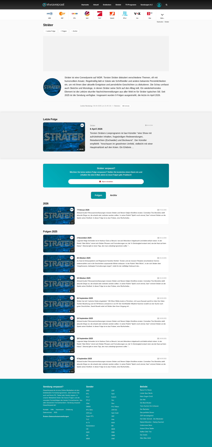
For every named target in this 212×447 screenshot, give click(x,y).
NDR (87, 432)
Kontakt (45, 409)
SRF (113, 416)
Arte (112, 419)
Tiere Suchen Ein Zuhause (149, 406)
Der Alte (143, 399)
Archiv (113, 195)
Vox (112, 400)
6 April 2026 (96, 129)
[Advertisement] (106, 53)
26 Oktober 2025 (83, 258)
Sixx (112, 403)
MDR (113, 429)
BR (112, 426)
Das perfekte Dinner (147, 412)
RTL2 (88, 400)
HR (87, 429)
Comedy (126, 106)
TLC (87, 419)
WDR (88, 438)
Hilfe (52, 409)
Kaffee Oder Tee (145, 432)
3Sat (87, 403)
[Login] (159, 4)
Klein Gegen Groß (146, 396)
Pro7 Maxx (115, 406)
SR (87, 435)
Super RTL (90, 416)
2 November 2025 (84, 238)
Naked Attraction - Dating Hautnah (152, 422)
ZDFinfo (114, 410)
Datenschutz (47, 412)
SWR (113, 435)
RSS (55, 412)
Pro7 (87, 397)
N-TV (88, 422)
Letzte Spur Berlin (146, 393)
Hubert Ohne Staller (147, 428)
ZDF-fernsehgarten (146, 415)
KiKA (113, 422)
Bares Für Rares (146, 390)
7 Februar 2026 (83, 210)
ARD (87, 390)
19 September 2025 (85, 318)
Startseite (160, 22)
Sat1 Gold (114, 413)
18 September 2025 (85, 338)
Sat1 (113, 394)
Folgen (98, 195)
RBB (113, 432)
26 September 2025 (85, 298)
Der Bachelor (144, 409)
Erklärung (69, 409)
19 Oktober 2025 (83, 278)
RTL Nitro (89, 410)
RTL (87, 394)
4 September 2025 (84, 359)
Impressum (60, 409)
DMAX (88, 406)
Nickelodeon (90, 426)
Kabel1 (113, 397)
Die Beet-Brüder (145, 403)
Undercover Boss (146, 425)
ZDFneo (89, 413)
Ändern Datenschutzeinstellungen (56, 416)
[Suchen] (166, 4)
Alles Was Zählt (145, 438)
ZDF (113, 390)
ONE (113, 438)
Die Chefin (143, 435)
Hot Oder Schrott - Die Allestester (151, 419)
